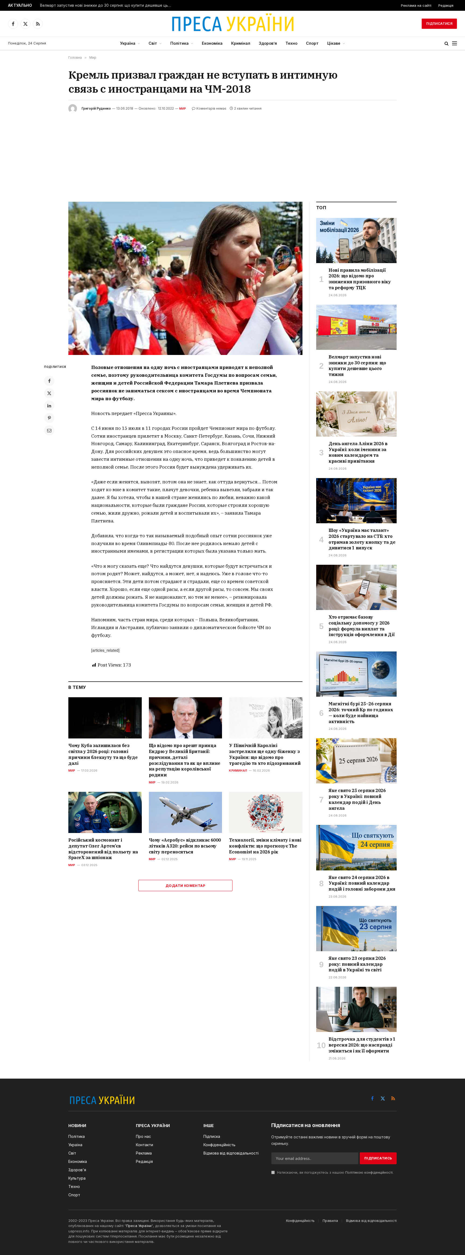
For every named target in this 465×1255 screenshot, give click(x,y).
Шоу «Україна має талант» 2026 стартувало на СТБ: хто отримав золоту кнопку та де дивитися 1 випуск (362, 539)
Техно (291, 43)
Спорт (312, 43)
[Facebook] (49, 381)
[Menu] (454, 43)
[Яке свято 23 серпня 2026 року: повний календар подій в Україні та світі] (356, 928)
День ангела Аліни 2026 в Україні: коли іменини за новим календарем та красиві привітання (358, 452)
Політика (179, 43)
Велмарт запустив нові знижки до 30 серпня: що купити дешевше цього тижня (107, 5)
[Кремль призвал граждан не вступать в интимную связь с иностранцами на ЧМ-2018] (185, 278)
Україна (127, 43)
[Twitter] (49, 393)
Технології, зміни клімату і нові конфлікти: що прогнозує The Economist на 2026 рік (265, 846)
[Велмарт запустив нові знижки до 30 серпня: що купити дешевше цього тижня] (356, 327)
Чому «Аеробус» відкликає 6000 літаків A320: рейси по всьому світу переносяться (185, 846)
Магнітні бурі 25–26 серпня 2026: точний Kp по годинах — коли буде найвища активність (361, 712)
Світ (153, 43)
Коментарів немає (211, 108)
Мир (182, 108)
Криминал (238, 770)
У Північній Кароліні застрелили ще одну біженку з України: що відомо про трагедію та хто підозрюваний (264, 754)
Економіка (212, 43)
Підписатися (439, 24)
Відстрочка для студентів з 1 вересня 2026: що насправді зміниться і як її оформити (362, 1045)
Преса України (139, 1225)
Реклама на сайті (416, 5)
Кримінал (240, 43)
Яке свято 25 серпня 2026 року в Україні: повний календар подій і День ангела (357, 799)
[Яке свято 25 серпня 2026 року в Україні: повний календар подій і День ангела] (356, 760)
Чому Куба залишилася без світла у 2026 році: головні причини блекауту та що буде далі (103, 754)
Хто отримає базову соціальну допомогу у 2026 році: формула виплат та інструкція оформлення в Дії (361, 625)
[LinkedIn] (49, 405)
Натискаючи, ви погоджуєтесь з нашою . (334, 1172)
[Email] (49, 430)
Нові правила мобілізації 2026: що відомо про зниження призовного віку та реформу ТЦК (360, 278)
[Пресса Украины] (232, 24)
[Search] (446, 43)
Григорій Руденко (96, 108)
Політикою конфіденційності (369, 1172)
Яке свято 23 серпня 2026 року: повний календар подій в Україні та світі (357, 964)
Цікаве (333, 43)
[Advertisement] (232, 153)
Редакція (445, 5)
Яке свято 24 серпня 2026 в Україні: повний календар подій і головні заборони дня (362, 883)
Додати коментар (185, 885)
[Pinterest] (49, 418)
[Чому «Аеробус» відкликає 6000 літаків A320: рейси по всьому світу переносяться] (185, 812)
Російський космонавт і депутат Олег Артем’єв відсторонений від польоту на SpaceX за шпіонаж (103, 848)
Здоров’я (268, 43)
